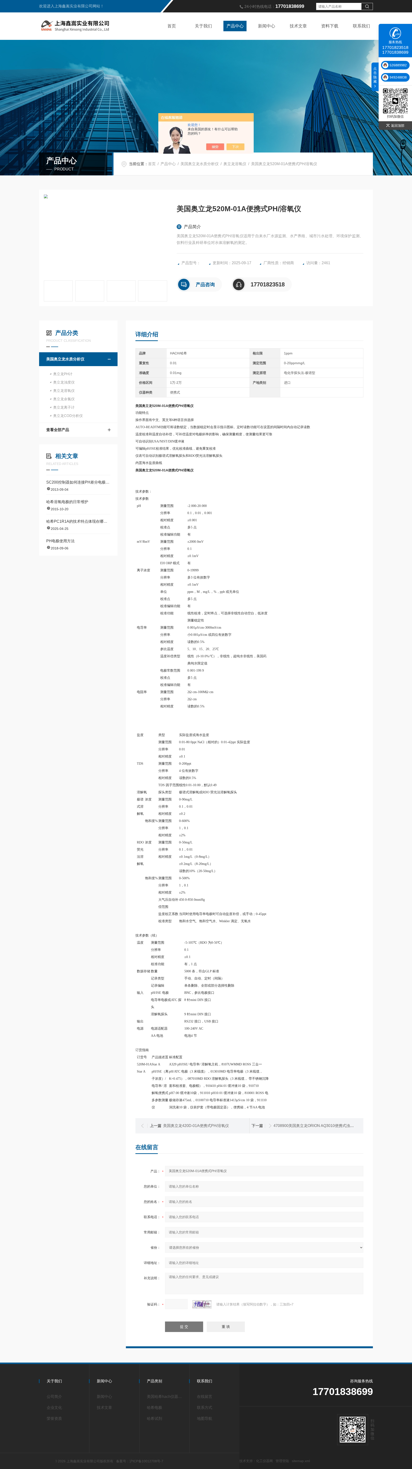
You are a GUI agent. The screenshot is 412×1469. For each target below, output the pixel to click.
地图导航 (204, 1418)
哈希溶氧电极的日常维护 (67, 502)
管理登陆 (282, 1461)
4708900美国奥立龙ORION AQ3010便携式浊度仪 (315, 1126)
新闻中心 (266, 26)
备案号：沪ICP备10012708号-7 (139, 1461)
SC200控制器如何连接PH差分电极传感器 (78, 482)
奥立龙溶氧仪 (234, 164)
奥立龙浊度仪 (64, 382)
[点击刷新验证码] (201, 1304)
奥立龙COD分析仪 (68, 416)
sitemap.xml (301, 1461)
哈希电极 (154, 1408)
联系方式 (204, 1408)
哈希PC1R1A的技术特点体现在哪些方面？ (78, 521)
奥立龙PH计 (62, 374)
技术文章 (298, 26)
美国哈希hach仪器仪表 (166, 1397)
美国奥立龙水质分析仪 (199, 164)
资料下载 (329, 26)
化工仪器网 (264, 1461)
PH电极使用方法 (60, 541)
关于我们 (203, 26)
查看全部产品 (57, 430)
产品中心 (235, 26)
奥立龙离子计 (64, 407)
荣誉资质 (54, 1418)
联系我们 (361, 26)
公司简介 (54, 1397)
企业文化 (54, 1408)
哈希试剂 (154, 1418)
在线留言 (204, 1397)
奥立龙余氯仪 (64, 399)
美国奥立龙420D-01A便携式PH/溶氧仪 (196, 1126)
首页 (171, 26)
